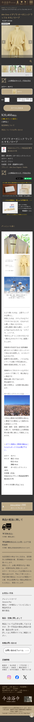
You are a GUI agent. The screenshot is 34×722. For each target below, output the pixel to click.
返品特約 (15, 688)
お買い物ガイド (13, 687)
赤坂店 (13, 667)
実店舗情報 (23, 687)
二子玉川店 (23, 665)
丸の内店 (13, 665)
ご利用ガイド (14, 633)
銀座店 (4, 665)
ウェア (8, 7)
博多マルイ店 (26, 670)
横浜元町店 (23, 667)
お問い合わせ (23, 690)
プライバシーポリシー (8, 692)
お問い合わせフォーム (14, 650)
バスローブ (14, 7)
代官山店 (5, 667)
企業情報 (19, 692)
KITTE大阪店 (14, 670)
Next (30, 42)
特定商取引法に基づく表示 (9, 690)
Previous (3, 42)
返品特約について (8, 125)
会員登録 (4, 687)
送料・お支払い (6, 688)
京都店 (4, 670)
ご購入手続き (31, 715)
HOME (3, 7)
